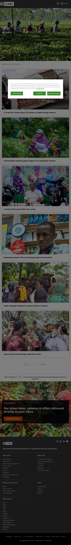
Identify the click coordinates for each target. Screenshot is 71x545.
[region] (35, 89)
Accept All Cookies (53, 93)
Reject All (40, 93)
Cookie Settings (17, 93)
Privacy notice (40, 88)
